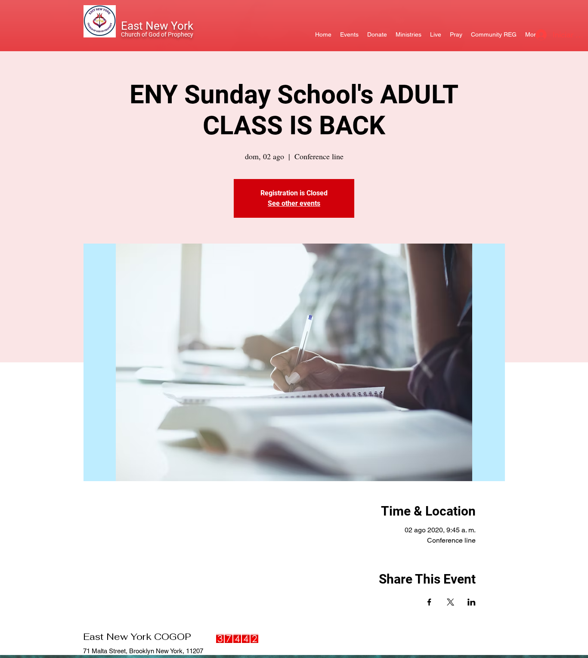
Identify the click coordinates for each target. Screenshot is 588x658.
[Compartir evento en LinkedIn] (471, 602)
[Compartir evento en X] (450, 602)
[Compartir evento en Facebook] (429, 602)
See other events (294, 203)
